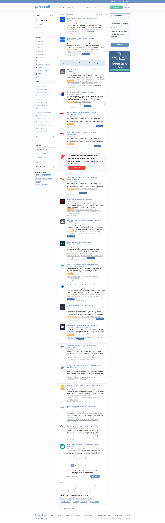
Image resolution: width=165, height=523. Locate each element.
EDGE (78, 31)
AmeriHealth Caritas (72, 428)
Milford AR (77, 22)
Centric (95, 419)
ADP (39, 61)
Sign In (113, 1)
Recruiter (40, 157)
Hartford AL (76, 116)
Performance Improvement (75, 106)
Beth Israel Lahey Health (73, 287)
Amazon (40, 44)
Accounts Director (41, 93)
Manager (71, 491)
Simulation (71, 31)
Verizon (40, 67)
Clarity (85, 144)
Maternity (97, 231)
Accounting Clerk (40, 128)
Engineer (75, 501)
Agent (92, 491)
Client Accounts (83, 191)
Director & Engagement (82, 426)
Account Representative (42, 105)
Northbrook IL (77, 181)
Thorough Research (81, 337)
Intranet (83, 458)
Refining (71, 337)
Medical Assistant (94, 501)
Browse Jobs (69, 515)
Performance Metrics (86, 51)
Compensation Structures (95, 337)
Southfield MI (81, 428)
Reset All (52, 15)
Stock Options (100, 104)
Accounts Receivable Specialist (44, 125)
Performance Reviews (74, 104)
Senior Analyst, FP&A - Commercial (81, 133)
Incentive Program (81, 357)
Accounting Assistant (41, 131)
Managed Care (86, 101)
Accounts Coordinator (42, 109)
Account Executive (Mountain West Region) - (81, 407)
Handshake (71, 211)
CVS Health (70, 116)
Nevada (79, 327)
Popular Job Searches (88, 515)
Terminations (93, 436)
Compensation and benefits (85, 85)
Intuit (39, 73)
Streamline (72, 233)
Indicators (90, 417)
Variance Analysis (90, 126)
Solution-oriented (88, 83)
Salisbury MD (74, 410)
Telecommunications (97, 316)
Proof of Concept (73, 419)
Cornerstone (85, 255)
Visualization (93, 124)
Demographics (98, 296)
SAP (68, 266)
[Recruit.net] (43, 7)
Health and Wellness (97, 255)
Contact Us (60, 515)
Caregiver (70, 498)
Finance (92, 191)
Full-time (78, 29)
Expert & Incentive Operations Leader (80, 39)
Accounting (80, 126)
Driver (37, 175)
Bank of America (42, 48)
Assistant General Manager (83, 488)
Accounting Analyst (41, 118)
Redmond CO (77, 309)
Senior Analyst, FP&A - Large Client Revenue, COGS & (82, 178)
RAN (96, 209)
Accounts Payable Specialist (43, 112)
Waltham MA (78, 94)
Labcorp (40, 51)
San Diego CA (73, 41)
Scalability (100, 29)
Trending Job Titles (117, 515)
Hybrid (96, 335)
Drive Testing (72, 85)
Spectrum (41, 57)
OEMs (84, 31)
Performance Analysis (89, 29)
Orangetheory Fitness (44, 70)
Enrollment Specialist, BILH (83, 285)
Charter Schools (73, 399)
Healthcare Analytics (88, 104)
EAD (96, 83)
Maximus (40, 41)
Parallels (85, 318)
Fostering (71, 126)
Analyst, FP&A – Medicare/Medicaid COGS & (81, 113)
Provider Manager (80, 92)
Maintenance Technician (82, 491)
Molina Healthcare (71, 448)
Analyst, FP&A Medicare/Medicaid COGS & (84, 366)
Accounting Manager (41, 102)
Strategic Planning (74, 438)
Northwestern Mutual (44, 64)
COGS (90, 357)
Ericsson (69, 73)
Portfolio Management (75, 276)
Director (63, 498)
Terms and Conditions (117, 518)
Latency (93, 318)
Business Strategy (73, 51)
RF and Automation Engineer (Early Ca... (84, 70)
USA (44, 518)
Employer (41, 154)
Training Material (73, 458)
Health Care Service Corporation (74, 246)
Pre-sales (100, 233)
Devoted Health (71, 94)
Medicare (85, 377)
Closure (101, 436)
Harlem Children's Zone (72, 387)
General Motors (70, 22)
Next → (90, 466)
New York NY (73, 266)
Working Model (87, 276)
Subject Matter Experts (91, 456)
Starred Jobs (41, 28)
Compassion (86, 294)
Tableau (85, 124)
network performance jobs (65, 14)
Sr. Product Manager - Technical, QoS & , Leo (80, 306)
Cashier (38, 181)
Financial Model (73, 146)
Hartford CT (76, 349)
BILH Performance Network (86, 287)
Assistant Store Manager (42, 184)
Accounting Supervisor (42, 122)
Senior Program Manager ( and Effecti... (83, 445)
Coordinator (84, 501)
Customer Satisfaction (74, 83)
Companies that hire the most (103, 515)
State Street (41, 77)
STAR (70, 257)
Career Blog (127, 515)
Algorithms (86, 316)
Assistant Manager (65, 501)
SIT (98, 49)
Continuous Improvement (89, 397)
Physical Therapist (81, 498)
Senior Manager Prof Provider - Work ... (79, 243)
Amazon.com (70, 309)
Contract (71, 436)
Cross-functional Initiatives (90, 274)
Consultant (63, 491)
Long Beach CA (80, 448)
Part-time (90, 209)
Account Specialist (41, 96)
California (76, 136)
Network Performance (83, 233)
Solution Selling (80, 417)
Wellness (90, 146)
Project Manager (46, 175)
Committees (72, 339)
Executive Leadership (74, 278)
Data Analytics (95, 211)
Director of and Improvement (83, 386)
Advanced (127, 7)
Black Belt (79, 456)
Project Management (74, 255)
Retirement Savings (74, 379)
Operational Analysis (88, 49)
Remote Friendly (80, 81)
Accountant (39, 99)
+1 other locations (81, 266)
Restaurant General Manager (43, 178)
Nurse (94, 488)
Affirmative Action (85, 419)
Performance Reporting (75, 53)
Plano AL (74, 73)
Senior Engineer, (80, 200)
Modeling (82, 146)
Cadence (96, 276)
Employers (77, 515)
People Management (82, 436)
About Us (53, 515)
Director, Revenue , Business (83, 264)
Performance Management (90, 188)
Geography (93, 144)
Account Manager (41, 86)
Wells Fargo (41, 54)
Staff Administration (97, 294)
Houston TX (74, 201)
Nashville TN (86, 246)
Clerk (90, 498)
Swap (93, 233)
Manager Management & (82, 325)
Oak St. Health (70, 369)
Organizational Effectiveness (83, 395)
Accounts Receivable (41, 115)
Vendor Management (74, 213)
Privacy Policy (126, 518)
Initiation (102, 456)
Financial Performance (80, 257)
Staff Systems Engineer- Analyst (82, 19)
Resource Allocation (74, 318)
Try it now (77, 168)
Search (116, 7)
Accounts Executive (41, 89)
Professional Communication (76, 296)
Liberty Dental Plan (71, 327)
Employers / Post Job (124, 1)
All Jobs (40, 24)
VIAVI (68, 410)
